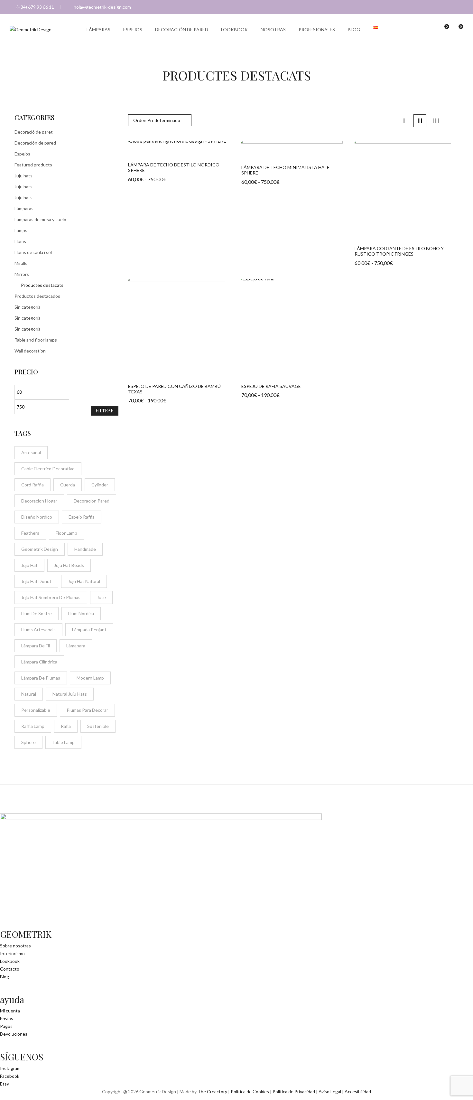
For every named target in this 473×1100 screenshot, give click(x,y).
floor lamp (66, 533)
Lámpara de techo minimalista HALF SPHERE (285, 170)
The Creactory (212, 1091)
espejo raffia (82, 517)
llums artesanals (38, 629)
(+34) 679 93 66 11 (35, 7)
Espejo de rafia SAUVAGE (271, 386)
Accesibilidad (358, 1091)
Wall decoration (30, 350)
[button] (457, 29)
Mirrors (21, 274)
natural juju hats (69, 694)
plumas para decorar (87, 710)
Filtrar (105, 411)
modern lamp (90, 678)
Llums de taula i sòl (33, 252)
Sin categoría (27, 307)
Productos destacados (37, 296)
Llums (20, 241)
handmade (85, 549)
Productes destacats (42, 285)
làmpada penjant (89, 629)
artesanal (31, 452)
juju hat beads (69, 565)
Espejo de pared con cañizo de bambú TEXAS (174, 389)
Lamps (20, 230)
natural (28, 694)
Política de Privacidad (294, 1091)
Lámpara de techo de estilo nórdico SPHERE (173, 167)
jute (101, 597)
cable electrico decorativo (48, 468)
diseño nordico (36, 517)
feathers (30, 533)
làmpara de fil (35, 645)
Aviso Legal (330, 1091)
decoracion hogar (39, 500)
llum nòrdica (81, 613)
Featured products (33, 164)
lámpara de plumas (40, 678)
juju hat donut (36, 581)
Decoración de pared (35, 143)
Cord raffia (32, 484)
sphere (28, 742)
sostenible (98, 726)
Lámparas (23, 208)
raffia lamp (32, 726)
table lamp (63, 742)
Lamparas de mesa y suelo (40, 219)
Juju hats (23, 175)
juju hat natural (84, 581)
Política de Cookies (250, 1091)
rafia (66, 726)
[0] (443, 29)
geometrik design (39, 549)
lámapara (75, 645)
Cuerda (67, 484)
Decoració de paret (33, 132)
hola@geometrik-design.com (102, 7)
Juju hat (29, 565)
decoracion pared (91, 500)
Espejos (22, 153)
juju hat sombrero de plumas (50, 597)
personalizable (35, 710)
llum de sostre (36, 613)
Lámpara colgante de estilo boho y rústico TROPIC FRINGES (399, 251)
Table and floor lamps (35, 340)
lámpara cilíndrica (39, 661)
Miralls (20, 263)
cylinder (99, 484)
